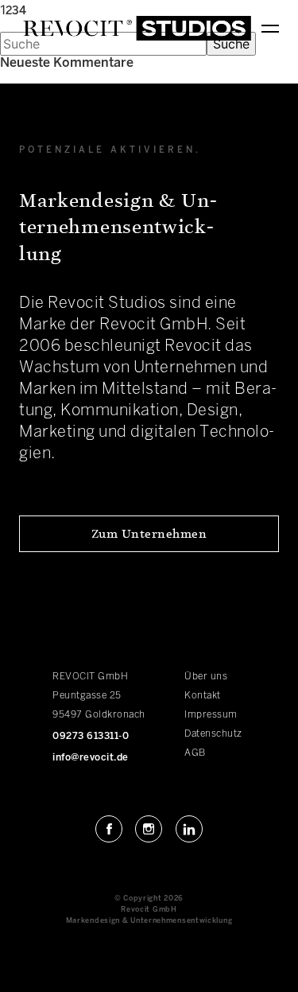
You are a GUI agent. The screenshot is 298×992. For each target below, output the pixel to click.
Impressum (211, 714)
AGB (195, 753)
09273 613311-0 (90, 736)
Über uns (205, 676)
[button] (149, 533)
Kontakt (202, 695)
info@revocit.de (90, 757)
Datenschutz (213, 733)
